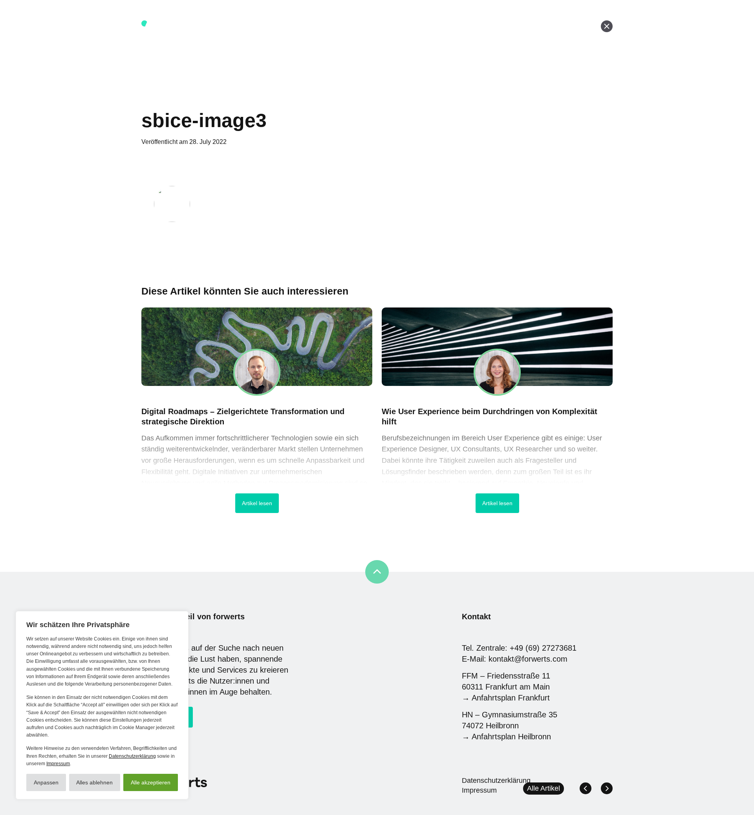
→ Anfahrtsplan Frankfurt (506, 697)
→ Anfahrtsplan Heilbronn (506, 736)
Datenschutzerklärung (132, 756)
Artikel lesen (257, 503)
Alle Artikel (543, 788)
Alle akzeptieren (150, 782)
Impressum (58, 763)
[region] (102, 705)
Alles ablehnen (94, 782)
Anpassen (46, 782)
